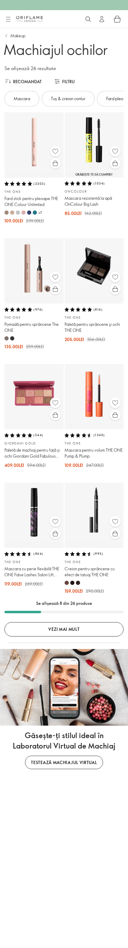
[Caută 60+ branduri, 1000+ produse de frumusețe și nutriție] (88, 19)
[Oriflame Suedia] (29, 18)
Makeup (17, 35)
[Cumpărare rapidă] (55, 163)
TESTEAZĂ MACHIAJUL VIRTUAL (64, 762)
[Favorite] (55, 151)
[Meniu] (8, 19)
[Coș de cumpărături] (117, 19)
